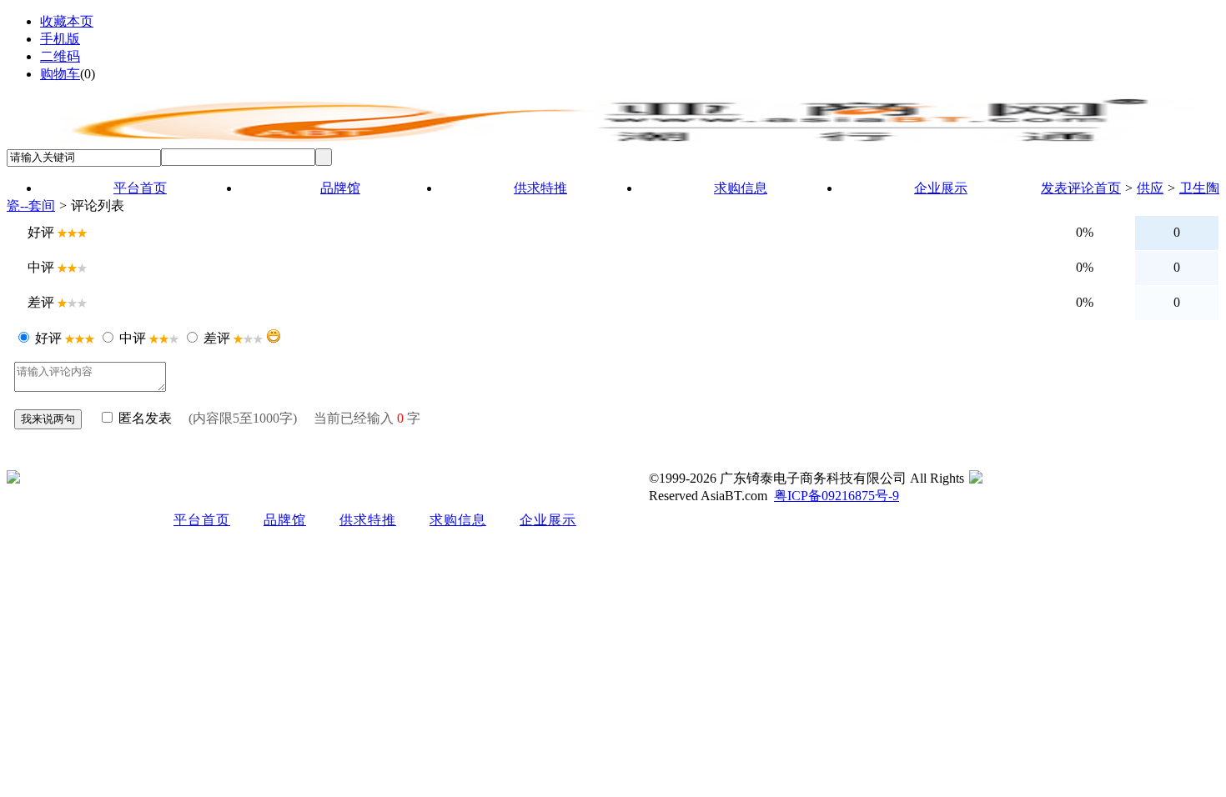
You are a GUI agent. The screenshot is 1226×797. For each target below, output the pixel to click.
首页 (1107, 188)
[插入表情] (273, 336)
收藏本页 (66, 21)
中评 (132, 338)
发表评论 (1067, 188)
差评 (217, 338)
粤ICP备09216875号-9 (836, 496)
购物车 (60, 74)
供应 (1150, 188)
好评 (48, 338)
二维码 (60, 56)
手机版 (60, 39)
